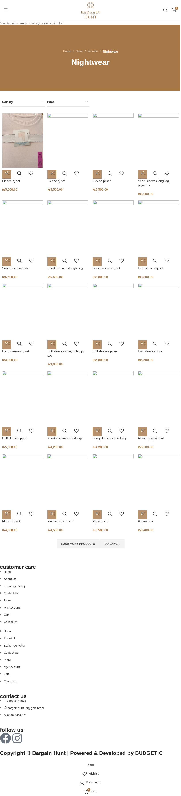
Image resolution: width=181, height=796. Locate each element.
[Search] (165, 10)
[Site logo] (90, 10)
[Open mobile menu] (5, 10)
